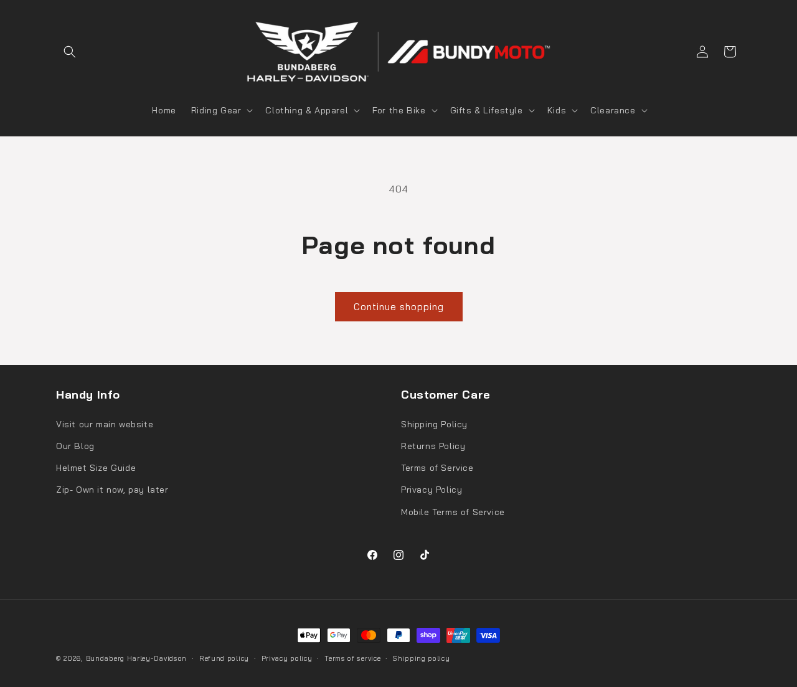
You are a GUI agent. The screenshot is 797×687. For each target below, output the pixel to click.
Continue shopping (399, 307)
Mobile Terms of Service (453, 512)
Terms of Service (437, 467)
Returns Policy (433, 446)
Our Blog (75, 446)
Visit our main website (104, 424)
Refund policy (224, 658)
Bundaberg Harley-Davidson (136, 658)
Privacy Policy (431, 489)
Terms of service (352, 658)
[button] (69, 51)
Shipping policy (421, 658)
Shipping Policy (434, 424)
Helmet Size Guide (96, 467)
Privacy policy (287, 658)
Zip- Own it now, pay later (112, 489)
